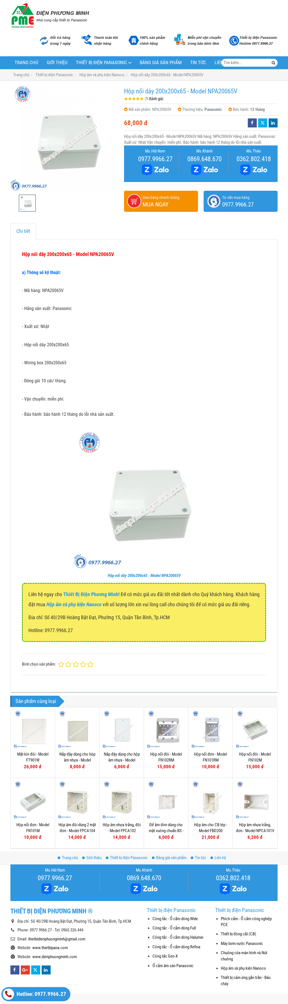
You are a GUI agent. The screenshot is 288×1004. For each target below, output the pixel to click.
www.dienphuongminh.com (54, 956)
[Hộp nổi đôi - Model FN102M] (255, 729)
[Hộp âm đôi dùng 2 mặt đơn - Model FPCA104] (77, 800)
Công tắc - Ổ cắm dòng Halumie (177, 937)
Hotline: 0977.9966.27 (40, 994)
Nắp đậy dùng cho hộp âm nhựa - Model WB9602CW (77, 760)
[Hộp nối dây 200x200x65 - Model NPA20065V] (64, 138)
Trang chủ (26, 62)
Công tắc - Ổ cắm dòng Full (174, 928)
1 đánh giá (154, 98)
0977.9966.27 (155, 159)
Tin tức (198, 62)
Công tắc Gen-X (165, 956)
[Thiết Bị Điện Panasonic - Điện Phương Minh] (49, 15)
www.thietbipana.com (50, 947)
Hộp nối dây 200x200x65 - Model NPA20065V (144, 575)
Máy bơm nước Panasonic (242, 943)
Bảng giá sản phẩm (161, 62)
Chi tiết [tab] (23, 231)
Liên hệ (220, 857)
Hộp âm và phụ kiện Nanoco (243, 968)
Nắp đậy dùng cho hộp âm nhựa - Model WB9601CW (122, 760)
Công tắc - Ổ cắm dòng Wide (175, 918)
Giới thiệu (57, 62)
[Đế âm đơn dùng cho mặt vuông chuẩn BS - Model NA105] (166, 800)
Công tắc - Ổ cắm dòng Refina (176, 946)
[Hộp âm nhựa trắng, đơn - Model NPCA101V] (255, 800)
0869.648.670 (204, 159)
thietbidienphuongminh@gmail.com (56, 939)
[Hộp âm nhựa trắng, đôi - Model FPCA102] (121, 800)
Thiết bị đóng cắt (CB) (238, 933)
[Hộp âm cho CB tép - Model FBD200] (210, 800)
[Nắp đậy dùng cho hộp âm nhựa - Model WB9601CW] (121, 729)
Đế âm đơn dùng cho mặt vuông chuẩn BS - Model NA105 (166, 830)
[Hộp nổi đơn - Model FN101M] (33, 800)
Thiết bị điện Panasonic (101, 62)
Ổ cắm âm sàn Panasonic (173, 965)
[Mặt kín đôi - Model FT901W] (33, 729)
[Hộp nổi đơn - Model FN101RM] (210, 729)
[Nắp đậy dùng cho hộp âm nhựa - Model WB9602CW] (77, 729)
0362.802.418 (254, 159)
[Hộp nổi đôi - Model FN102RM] (166, 729)
